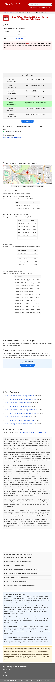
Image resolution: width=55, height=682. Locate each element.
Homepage (5, 12)
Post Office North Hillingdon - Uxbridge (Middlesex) (20, 413)
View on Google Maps (27, 186)
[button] (27, 173)
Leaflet (37, 183)
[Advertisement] (27, 61)
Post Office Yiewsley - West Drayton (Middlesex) (19, 420)
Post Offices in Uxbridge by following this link (33, 432)
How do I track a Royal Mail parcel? (15, 565)
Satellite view (40, 186)
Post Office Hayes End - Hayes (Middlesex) (18, 417)
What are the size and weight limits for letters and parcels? (22, 573)
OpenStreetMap (44, 183)
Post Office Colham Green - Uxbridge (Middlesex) (20, 395)
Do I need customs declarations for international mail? (20, 585)
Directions (16, 186)
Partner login (48, 680)
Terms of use (7, 659)
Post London (41, 7)
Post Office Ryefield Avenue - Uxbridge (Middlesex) (20, 410)
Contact (5, 675)
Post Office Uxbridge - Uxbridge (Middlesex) (18, 406)
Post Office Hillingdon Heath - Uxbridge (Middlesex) (20, 399)
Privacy (5, 672)
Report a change (27, 121)
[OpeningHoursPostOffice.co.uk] (15, 4)
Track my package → (27, 365)
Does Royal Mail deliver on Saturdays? (16, 581)
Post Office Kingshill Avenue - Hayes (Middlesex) (19, 424)
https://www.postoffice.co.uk (12, 137)
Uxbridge (12, 12)
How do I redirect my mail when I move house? (18, 557)
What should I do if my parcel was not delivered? (19, 561)
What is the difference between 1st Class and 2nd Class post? (23, 569)
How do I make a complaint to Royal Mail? (17, 577)
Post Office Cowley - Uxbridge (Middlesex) (18, 402)
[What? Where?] (50, 4)
